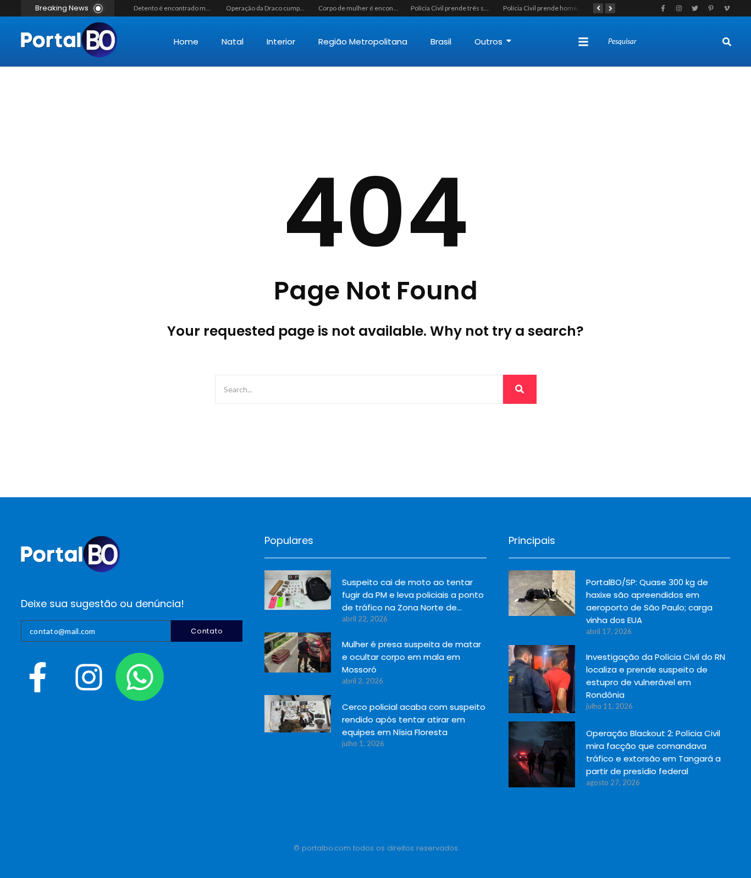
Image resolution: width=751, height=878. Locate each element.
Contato (207, 631)
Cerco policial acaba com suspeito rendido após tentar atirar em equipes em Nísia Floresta (413, 719)
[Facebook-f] (37, 677)
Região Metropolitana (362, 41)
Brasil (440, 41)
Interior (281, 41)
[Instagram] (88, 677)
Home (186, 41)
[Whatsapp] (139, 677)
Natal (233, 41)
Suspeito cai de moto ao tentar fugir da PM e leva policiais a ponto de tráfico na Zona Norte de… (413, 594)
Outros (488, 41)
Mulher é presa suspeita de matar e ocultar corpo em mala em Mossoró (411, 656)
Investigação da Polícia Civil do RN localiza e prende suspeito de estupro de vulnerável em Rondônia (655, 676)
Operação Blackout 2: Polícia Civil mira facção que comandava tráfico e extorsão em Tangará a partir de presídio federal (653, 752)
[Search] (726, 42)
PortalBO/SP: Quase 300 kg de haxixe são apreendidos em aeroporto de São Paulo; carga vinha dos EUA (649, 601)
